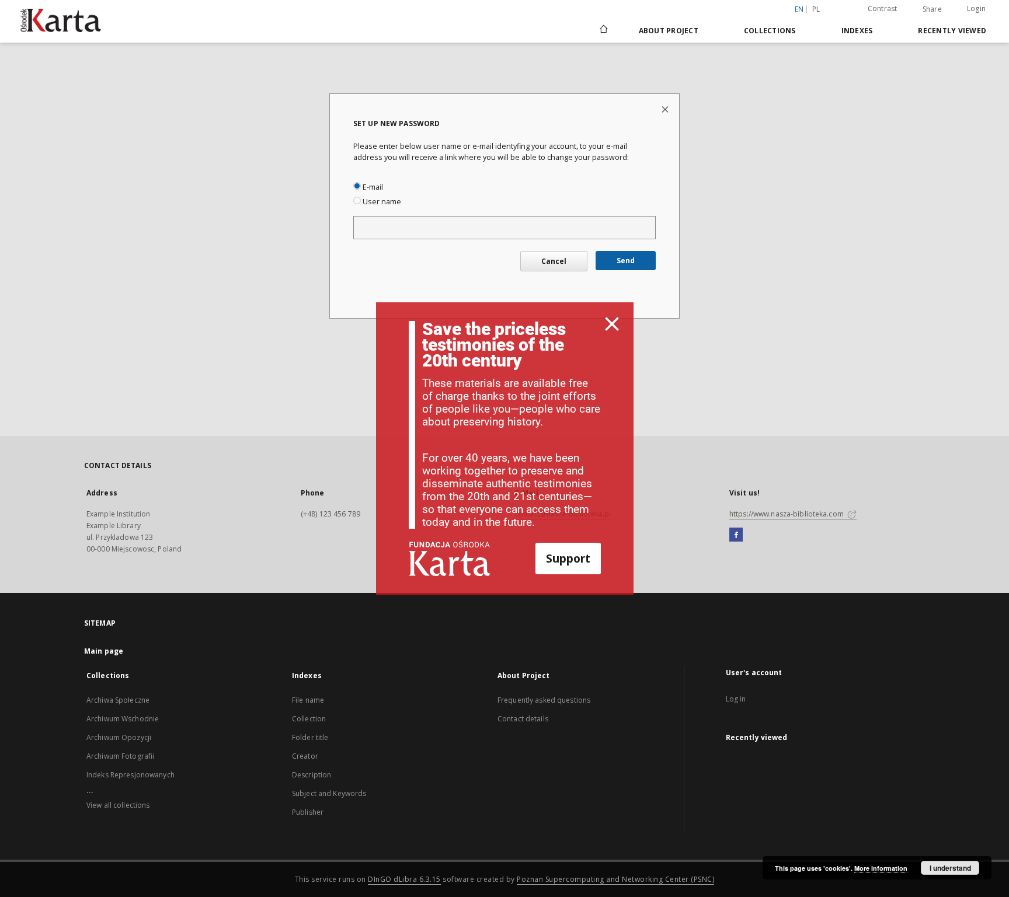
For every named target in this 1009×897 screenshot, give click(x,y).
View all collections (117, 805)
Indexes (857, 31)
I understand (950, 868)
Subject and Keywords (329, 793)
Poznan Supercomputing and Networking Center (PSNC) (615, 879)
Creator (305, 756)
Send (626, 261)
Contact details (522, 719)
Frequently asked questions (543, 700)
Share (932, 9)
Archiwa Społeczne (117, 700)
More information (880, 868)
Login (976, 8)
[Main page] (603, 30)
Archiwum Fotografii (120, 756)
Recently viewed (952, 31)
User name (381, 202)
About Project (668, 31)
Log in (736, 699)
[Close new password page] (666, 108)
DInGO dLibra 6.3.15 (404, 879)
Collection (309, 719)
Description (311, 775)
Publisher (307, 812)
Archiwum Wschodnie (122, 719)
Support (568, 558)
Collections (770, 31)
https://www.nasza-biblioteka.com (787, 514)
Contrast (882, 8)
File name (308, 700)
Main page (103, 651)
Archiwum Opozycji (118, 737)
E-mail (372, 187)
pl (816, 9)
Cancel (553, 261)
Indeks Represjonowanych (130, 775)
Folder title (310, 737)
